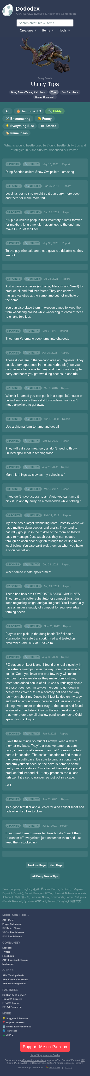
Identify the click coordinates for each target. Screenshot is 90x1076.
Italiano (6, 897)
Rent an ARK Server (14, 995)
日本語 (16, 897)
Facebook (8, 956)
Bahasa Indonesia (75, 893)
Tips (53, 92)
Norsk (45, 897)
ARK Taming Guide (13, 975)
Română (17, 901)
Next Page (56, 865)
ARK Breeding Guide (14, 983)
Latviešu (36, 897)
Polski (69, 897)
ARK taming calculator (33, 1060)
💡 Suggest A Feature (15, 1018)
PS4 (16, 1063)
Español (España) (12, 893)
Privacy (78, 1063)
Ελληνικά (77, 889)
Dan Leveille (39, 1063)
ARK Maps (8, 920)
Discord (7, 947)
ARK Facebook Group (15, 960)
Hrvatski (59, 893)
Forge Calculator (12, 924)
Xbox (10, 1063)
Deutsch (65, 889)
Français (38, 893)
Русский (29, 901)
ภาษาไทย (40, 901)
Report (66, 164)
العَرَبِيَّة (36, 889)
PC (83, 1060)
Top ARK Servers (12, 999)
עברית (48, 893)
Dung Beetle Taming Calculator (28, 92)
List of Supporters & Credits (45, 1055)
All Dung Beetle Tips (45, 876)
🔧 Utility (31, 164)
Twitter (6, 951)
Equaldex (54, 1067)
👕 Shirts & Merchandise (16, 1026)
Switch (24, 1063)
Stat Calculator (70, 92)
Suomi (28, 893)
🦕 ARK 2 (7, 1034)
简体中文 (75, 901)
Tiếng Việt (63, 901)
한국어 (25, 897)
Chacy (68, 1067)
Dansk (55, 889)
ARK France (13, 1003)
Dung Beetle (45, 78)
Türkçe (52, 901)
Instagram (8, 964)
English (27, 889)
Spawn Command (44, 97)
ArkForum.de (14, 1007)
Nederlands (57, 897)
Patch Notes (13, 928)
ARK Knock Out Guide (15, 979)
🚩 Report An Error (13, 1022)
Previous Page (37, 865)
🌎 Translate (9, 1030)
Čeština (45, 889)
